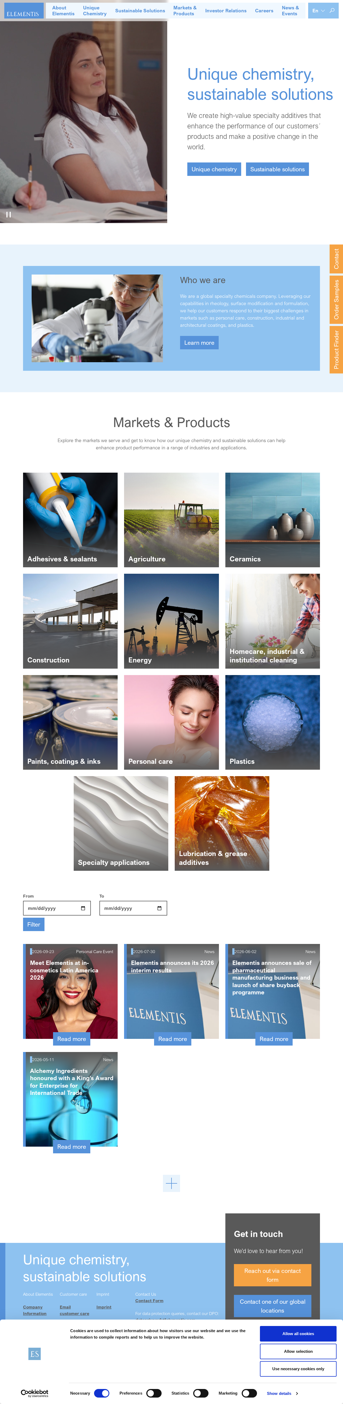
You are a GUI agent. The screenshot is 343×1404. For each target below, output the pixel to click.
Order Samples (336, 300)
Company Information (35, 1310)
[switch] (154, 1393)
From (28, 896)
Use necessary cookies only (298, 1368)
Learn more (199, 342)
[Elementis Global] (24, 10)
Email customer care (74, 1310)
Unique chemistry (214, 169)
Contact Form (149, 1300)
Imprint (103, 1307)
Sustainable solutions (277, 169)
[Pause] (8, 214)
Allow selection (298, 1351)
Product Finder (336, 349)
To (101, 896)
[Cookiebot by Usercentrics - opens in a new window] (34, 1394)
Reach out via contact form (272, 1275)
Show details (279, 1393)
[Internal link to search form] (332, 10)
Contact (336, 259)
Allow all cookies (298, 1333)
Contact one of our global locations (272, 1306)
